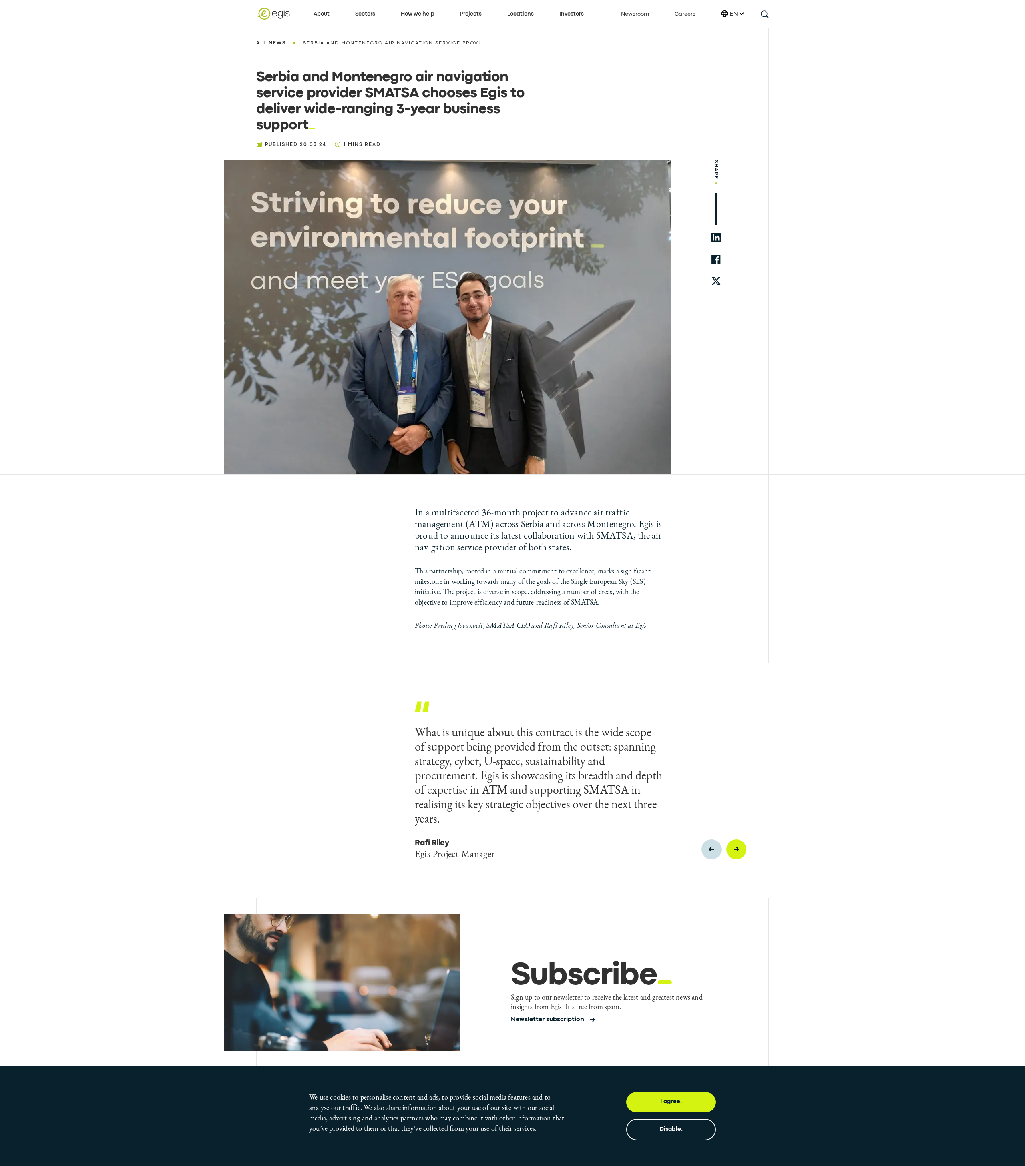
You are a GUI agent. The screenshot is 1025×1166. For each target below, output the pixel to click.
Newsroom (635, 14)
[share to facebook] (716, 259)
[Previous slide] (711, 849)
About (322, 14)
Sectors (365, 14)
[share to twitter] (716, 281)
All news (271, 43)
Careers (685, 14)
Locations (520, 14)
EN (734, 14)
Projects (471, 14)
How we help (417, 14)
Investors (571, 14)
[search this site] (764, 13)
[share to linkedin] (716, 237)
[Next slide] (736, 849)
